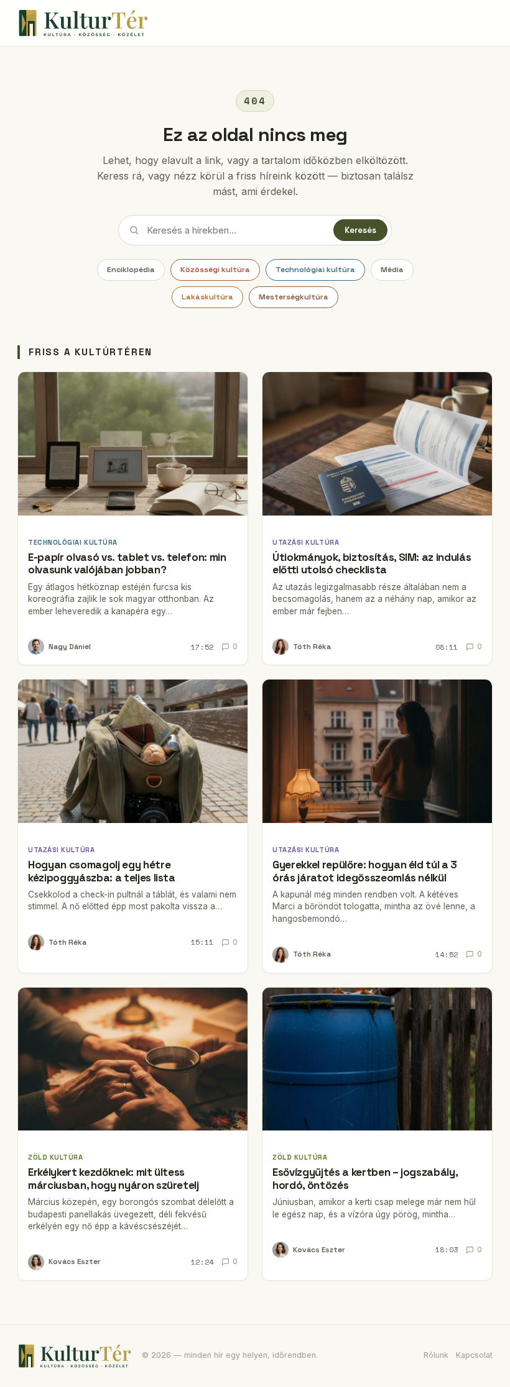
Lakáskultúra (207, 297)
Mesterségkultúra (293, 297)
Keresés (360, 230)
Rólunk (436, 1355)
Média (392, 270)
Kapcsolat (474, 1355)
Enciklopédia (131, 270)
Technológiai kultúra (315, 270)
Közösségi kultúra (215, 270)
